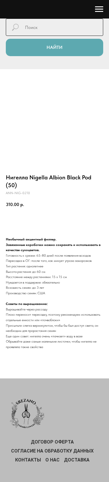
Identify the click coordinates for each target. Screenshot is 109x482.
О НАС (52, 460)
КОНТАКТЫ (28, 460)
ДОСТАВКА (77, 460)
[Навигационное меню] (99, 9)
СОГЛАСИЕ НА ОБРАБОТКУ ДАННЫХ (52, 451)
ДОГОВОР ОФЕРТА (52, 442)
